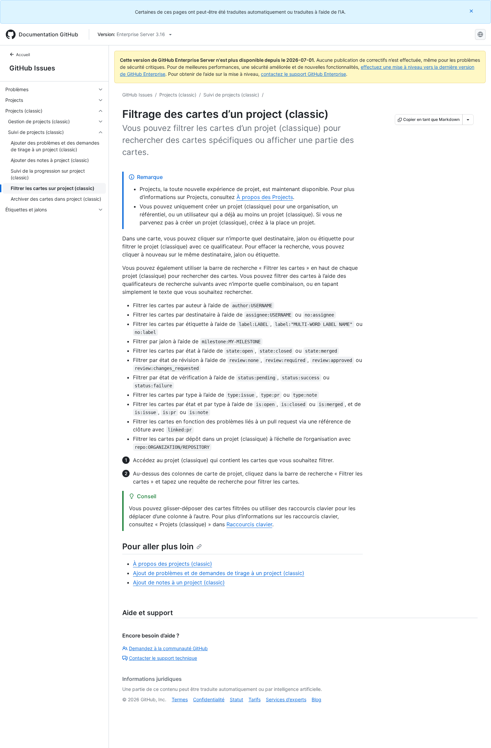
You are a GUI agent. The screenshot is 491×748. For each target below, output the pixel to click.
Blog (316, 699)
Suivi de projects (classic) (231, 95)
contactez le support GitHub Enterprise (303, 74)
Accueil (23, 54)
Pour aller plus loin (158, 546)
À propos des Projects (264, 197)
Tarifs (255, 699)
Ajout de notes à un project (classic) (179, 582)
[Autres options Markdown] (468, 119)
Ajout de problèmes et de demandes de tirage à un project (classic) (218, 573)
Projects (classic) (177, 95)
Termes (180, 699)
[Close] (472, 11)
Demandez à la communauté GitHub (168, 648)
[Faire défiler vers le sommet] (476, 733)
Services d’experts (286, 699)
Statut (236, 699)
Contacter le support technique (163, 658)
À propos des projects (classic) (172, 563)
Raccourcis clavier (249, 524)
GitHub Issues (32, 68)
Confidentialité (208, 699)
